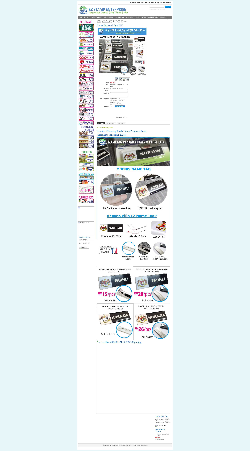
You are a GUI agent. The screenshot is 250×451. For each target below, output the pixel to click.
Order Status (140, 2)
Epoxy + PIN (115, 102)
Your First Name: (83, 239)
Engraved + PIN (116, 98)
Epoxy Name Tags (107, 21)
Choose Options (159, 439)
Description (101, 123)
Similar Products (111, 123)
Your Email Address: (84, 243)
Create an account (166, 2)
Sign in (159, 2)
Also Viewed (121, 123)
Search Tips (162, 9)
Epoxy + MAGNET (117, 104)
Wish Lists (147, 2)
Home (98, 20)
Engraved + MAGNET (118, 100)
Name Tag (105, 20)
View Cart (153, 2)
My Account (133, 2)
